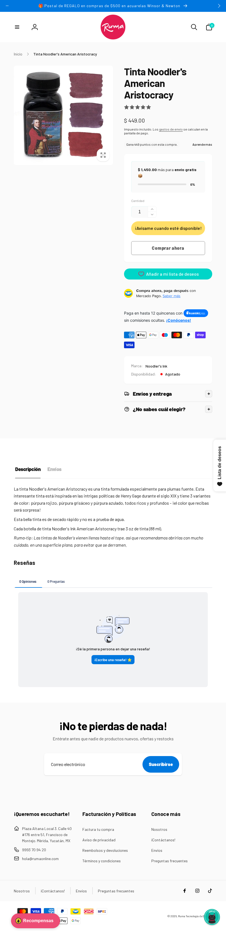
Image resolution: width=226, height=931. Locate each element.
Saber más (172, 296)
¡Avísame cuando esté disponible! (168, 228)
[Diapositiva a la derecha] (219, 6)
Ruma (181, 916)
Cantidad (137, 201)
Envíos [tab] (54, 469)
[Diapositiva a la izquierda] (7, 6)
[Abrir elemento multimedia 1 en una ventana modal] (63, 115)
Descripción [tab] (28, 469)
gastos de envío (171, 129)
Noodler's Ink (156, 366)
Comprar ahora (168, 248)
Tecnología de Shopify (199, 916)
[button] (17, 27)
